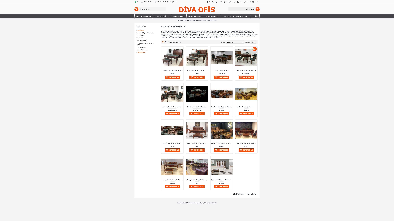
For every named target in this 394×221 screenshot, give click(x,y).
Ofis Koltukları (141, 47)
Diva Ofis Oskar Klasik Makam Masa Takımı (246, 107)
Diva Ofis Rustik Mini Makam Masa (197, 107)
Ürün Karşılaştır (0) (175, 42)
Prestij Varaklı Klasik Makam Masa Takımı (197, 180)
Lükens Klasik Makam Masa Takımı (246, 143)
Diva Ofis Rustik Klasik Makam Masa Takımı (172, 107)
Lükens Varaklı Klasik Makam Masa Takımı (172, 180)
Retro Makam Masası (222, 70)
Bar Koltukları (141, 35)
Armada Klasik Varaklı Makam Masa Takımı (197, 70)
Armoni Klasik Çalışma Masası (246, 70)
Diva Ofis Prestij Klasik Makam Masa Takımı (172, 143)
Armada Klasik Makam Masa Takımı (172, 70)
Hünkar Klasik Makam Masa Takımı (222, 143)
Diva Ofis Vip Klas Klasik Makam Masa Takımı (197, 143)
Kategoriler (188, 20)
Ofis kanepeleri (141, 40)
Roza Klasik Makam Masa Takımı (222, 180)
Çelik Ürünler (141, 38)
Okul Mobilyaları (142, 50)
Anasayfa (180, 20)
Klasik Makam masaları (209, 20)
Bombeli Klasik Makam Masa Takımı (222, 107)
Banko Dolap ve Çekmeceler (145, 33)
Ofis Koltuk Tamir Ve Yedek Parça (145, 43)
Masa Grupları (197, 20)
